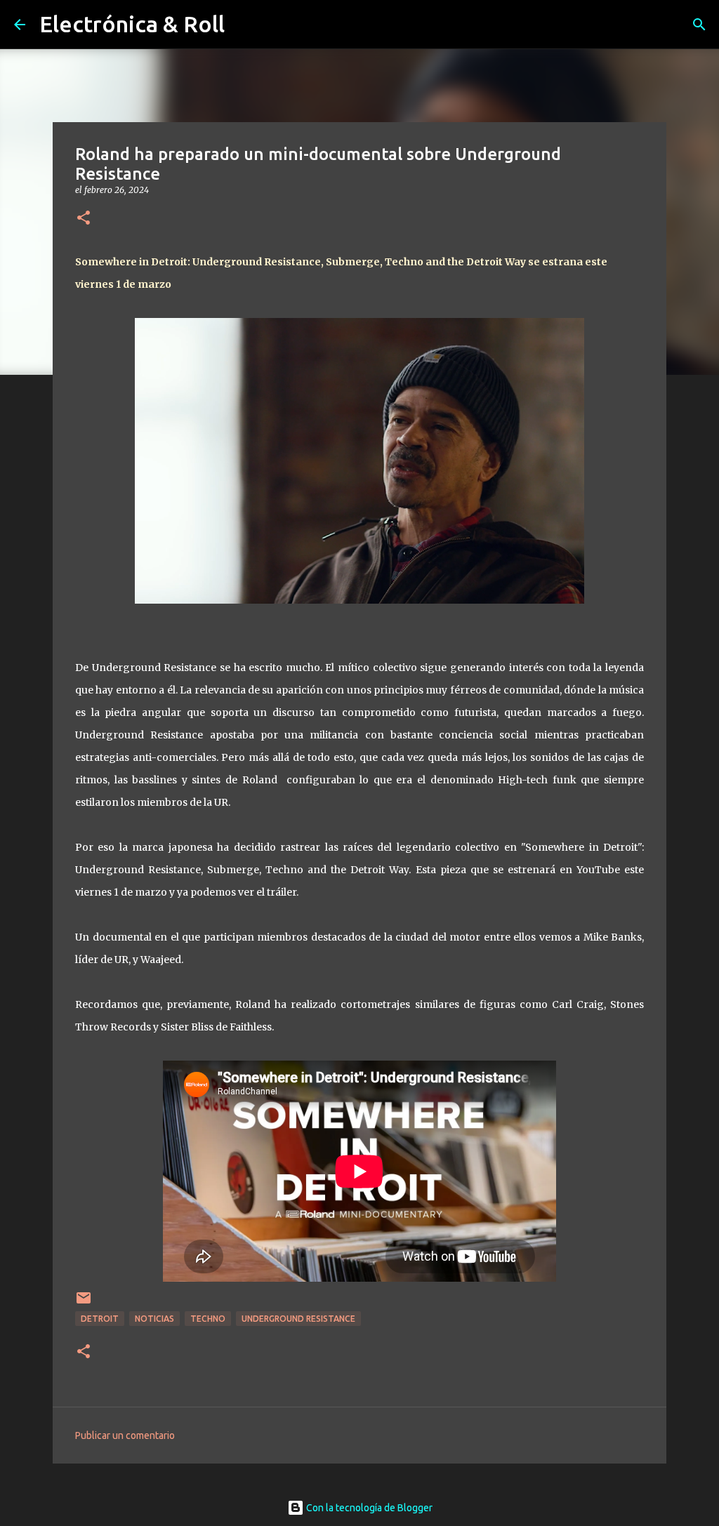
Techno (207, 1318)
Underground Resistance (298, 1318)
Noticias (154, 1318)
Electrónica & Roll (132, 24)
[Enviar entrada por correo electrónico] (83, 1303)
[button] (83, 218)
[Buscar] (699, 24)
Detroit (100, 1318)
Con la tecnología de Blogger (368, 1507)
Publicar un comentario (125, 1435)
